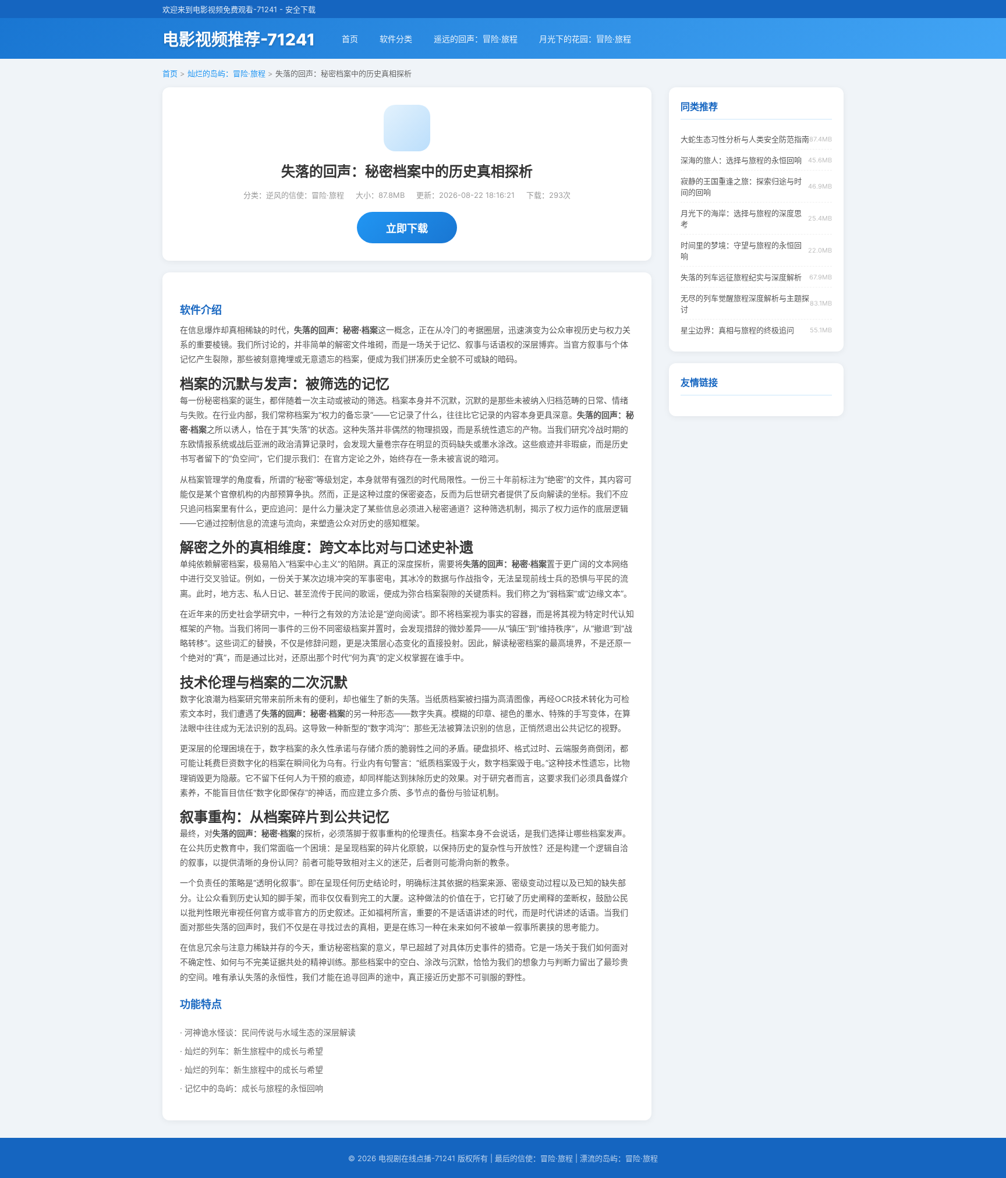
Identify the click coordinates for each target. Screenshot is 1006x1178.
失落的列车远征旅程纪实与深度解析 (741, 277)
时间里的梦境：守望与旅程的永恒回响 (741, 250)
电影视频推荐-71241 (238, 39)
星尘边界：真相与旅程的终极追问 (737, 330)
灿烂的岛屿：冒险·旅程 (226, 73)
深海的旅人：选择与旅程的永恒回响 (741, 160)
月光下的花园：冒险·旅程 (585, 39)
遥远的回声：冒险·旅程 (476, 39)
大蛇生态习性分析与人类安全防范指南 (745, 139)
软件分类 (396, 39)
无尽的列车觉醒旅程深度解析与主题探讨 (745, 303)
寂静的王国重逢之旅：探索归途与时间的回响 (741, 186)
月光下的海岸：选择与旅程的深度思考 (741, 218)
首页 (350, 39)
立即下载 (407, 228)
